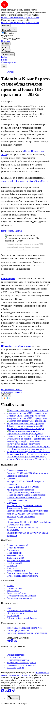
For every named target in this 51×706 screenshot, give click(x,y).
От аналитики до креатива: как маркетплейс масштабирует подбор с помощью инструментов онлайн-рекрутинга (28, 441)
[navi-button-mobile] (4, 66)
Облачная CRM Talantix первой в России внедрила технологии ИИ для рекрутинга (27, 417)
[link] (6, 50)
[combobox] (13, 697)
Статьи (10, 72)
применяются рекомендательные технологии (25, 673)
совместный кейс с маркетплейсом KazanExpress (24, 181)
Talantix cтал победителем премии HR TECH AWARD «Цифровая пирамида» (25, 427)
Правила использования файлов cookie (20, 22)
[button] (4, 57)
